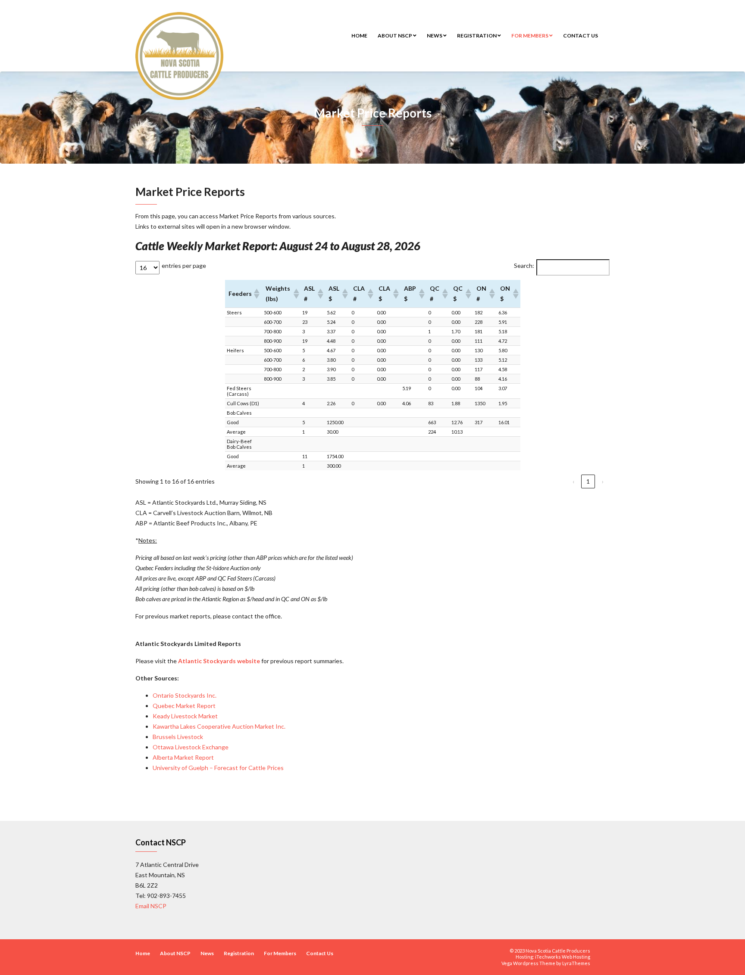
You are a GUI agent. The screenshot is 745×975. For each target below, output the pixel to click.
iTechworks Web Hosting (562, 956)
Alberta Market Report (183, 757)
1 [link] (588, 481)
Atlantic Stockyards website (219, 660)
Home (359, 35)
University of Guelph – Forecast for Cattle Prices (219, 767)
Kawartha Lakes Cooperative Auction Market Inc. (219, 726)
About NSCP (395, 35)
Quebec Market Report (184, 705)
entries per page (184, 265)
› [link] (603, 481)
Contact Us (580, 35)
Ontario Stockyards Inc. (184, 695)
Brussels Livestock (178, 736)
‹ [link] (573, 481)
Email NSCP (150, 906)
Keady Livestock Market (185, 716)
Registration (477, 35)
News (435, 35)
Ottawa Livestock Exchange (191, 747)
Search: (524, 265)
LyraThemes (576, 963)
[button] (256, 294)
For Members (530, 35)
